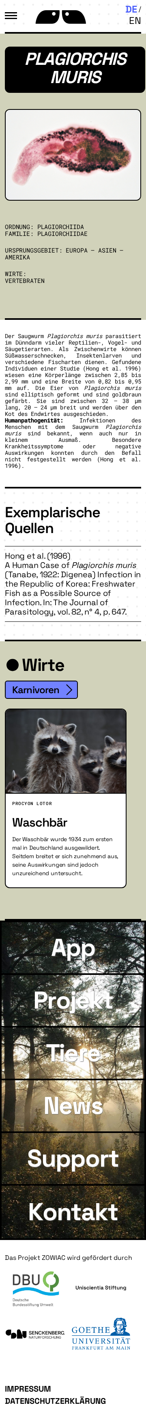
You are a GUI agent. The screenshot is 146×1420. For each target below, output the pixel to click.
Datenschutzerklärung (55, 1401)
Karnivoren (36, 689)
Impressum (28, 1389)
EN (135, 20)
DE (131, 9)
